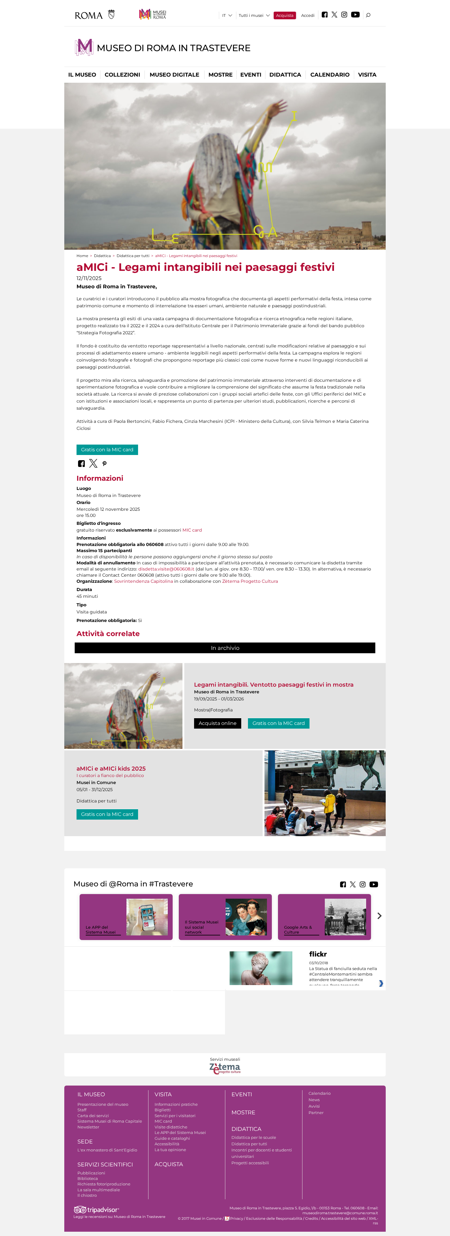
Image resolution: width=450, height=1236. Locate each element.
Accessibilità (167, 1143)
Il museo (82, 74)
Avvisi (314, 1106)
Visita (367, 74)
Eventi (250, 74)
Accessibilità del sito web (343, 1218)
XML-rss (373, 1220)
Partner (316, 1112)
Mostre (220, 74)
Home (82, 255)
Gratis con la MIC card (107, 450)
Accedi (308, 15)
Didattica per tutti (133, 255)
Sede (85, 1141)
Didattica (285, 74)
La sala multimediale (98, 1189)
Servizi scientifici (105, 1164)
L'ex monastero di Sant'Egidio (107, 1149)
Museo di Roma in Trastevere (173, 48)
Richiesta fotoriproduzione (103, 1183)
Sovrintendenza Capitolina (143, 581)
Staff (81, 1109)
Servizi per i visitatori (175, 1115)
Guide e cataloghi (172, 1138)
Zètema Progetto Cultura (250, 581)
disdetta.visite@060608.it (166, 569)
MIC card (192, 530)
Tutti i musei (251, 15)
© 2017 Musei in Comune (200, 1218)
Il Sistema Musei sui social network (202, 927)
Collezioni (122, 74)
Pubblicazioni (91, 1172)
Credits (311, 1218)
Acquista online (218, 723)
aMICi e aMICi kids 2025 (111, 768)
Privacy (236, 1218)
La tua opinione (170, 1149)
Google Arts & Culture (298, 930)
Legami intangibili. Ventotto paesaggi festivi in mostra (274, 684)
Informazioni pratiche (176, 1104)
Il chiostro (87, 1195)
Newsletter (88, 1126)
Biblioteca (87, 1178)
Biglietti (163, 1109)
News (314, 1099)
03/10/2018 (343, 974)
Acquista (285, 15)
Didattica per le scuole (253, 1137)
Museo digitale (174, 74)
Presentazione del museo (102, 1104)
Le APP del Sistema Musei (101, 930)
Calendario (330, 74)
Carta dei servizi (93, 1115)
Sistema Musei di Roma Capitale (109, 1121)
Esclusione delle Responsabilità (274, 1218)
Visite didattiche (171, 1126)
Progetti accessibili (250, 1162)
